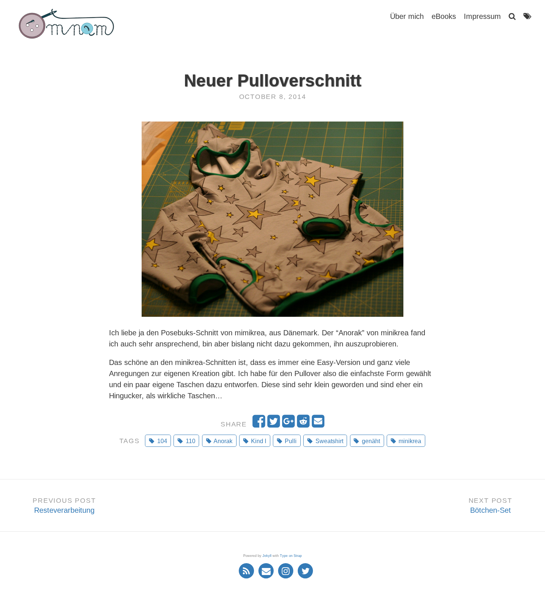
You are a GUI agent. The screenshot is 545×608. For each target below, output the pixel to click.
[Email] (267, 570)
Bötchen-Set (490, 510)
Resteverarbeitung (64, 510)
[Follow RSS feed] (247, 570)
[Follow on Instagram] (287, 570)
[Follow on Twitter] (305, 570)
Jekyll (266, 556)
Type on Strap (291, 556)
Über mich (407, 16)
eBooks (444, 16)
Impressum (482, 16)
